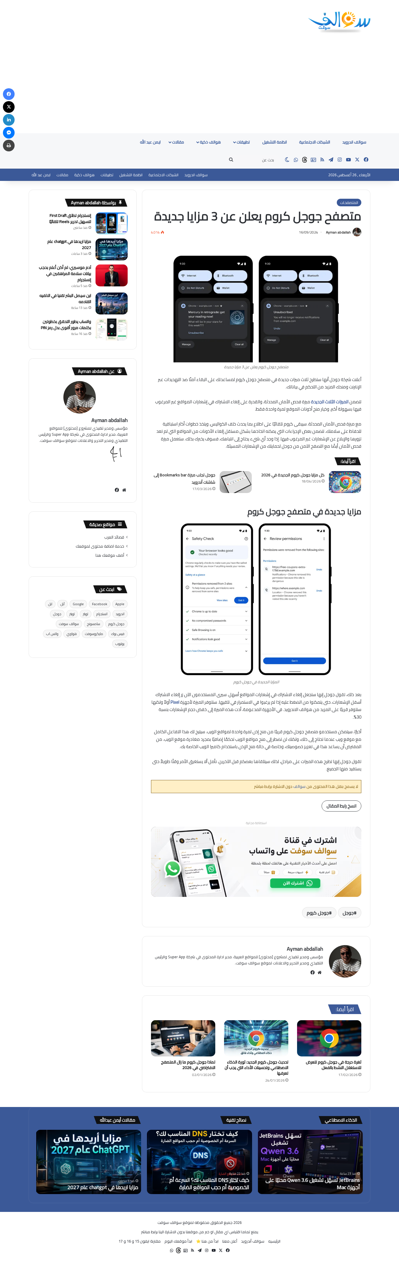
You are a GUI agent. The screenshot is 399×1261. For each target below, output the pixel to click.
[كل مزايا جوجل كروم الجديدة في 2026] (345, 482)
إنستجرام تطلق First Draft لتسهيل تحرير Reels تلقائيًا (70, 218)
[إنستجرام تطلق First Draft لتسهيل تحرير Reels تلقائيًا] (112, 223)
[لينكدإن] (9, 120)
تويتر (85, 613)
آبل (62, 604)
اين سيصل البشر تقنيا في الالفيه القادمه (65, 298)
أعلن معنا (229, 1241)
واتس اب (52, 633)
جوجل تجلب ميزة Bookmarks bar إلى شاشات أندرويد (184, 478)
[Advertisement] (199, 89)
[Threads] (304, 160)
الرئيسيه (274, 1241)
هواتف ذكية (211, 142)
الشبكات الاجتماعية (315, 142)
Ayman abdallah (338, 232)
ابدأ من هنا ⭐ (207, 1241)
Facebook (99, 604)
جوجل (348, 912)
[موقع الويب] (319, 972)
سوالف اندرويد (354, 142)
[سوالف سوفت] (339, 23)
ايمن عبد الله (150, 142)
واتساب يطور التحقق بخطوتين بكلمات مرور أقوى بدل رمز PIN (66, 324)
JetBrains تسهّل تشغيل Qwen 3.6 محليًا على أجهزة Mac (313, 1183)
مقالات (178, 142)
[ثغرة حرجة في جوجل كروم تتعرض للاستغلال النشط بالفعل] (329, 1038)
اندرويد (120, 613)
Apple (119, 604)
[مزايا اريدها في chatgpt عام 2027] (112, 249)
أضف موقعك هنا (110, 555)
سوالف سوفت (69, 623)
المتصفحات (349, 202)
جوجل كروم (318, 912)
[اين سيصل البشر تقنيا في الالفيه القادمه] (112, 303)
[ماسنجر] (9, 133)
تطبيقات (244, 142)
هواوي (72, 633)
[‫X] (9, 107)
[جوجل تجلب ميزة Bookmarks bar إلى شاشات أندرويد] (236, 482)
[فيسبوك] (312, 972)
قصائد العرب (114, 537)
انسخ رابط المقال (341, 806)
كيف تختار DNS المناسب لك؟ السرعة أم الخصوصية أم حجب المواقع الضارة (209, 1183)
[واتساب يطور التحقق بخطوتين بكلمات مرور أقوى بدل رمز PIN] (112, 329)
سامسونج (93, 623)
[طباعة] (9, 145)
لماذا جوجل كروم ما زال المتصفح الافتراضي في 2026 (188, 1064)
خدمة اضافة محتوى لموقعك (100, 546)
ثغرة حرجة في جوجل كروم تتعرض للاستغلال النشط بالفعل (333, 1064)
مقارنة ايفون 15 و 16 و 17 (140, 1241)
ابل (50, 604)
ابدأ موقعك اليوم (178, 1241)
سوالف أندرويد (252, 1241)
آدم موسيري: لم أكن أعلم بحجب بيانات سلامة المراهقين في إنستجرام (65, 273)
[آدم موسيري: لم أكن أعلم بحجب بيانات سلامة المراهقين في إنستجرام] (112, 275)
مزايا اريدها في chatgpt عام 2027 (69, 244)
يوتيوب (119, 643)
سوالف (299, 786)
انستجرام (101, 613)
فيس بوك (117, 633)
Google (78, 604)
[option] (310, 1162)
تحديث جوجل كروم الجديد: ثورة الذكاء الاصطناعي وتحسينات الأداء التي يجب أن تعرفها (256, 1067)
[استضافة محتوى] (256, 861)
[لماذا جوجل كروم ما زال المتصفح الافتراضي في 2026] (183, 1038)
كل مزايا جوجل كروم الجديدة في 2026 (293, 475)
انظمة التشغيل (275, 142)
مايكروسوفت (94, 633)
